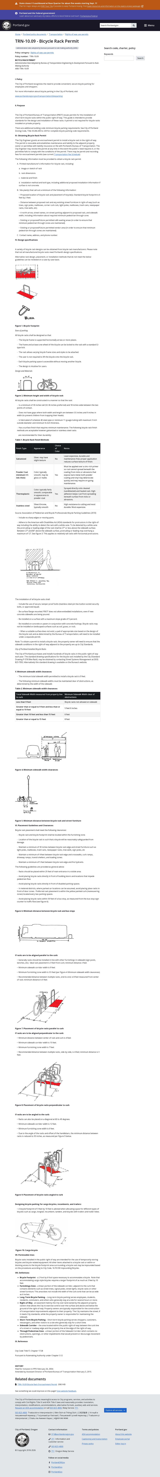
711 (76, 1408)
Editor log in (120, 1443)
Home (17, 34)
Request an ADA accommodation (29, 1408)
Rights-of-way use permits (76, 34)
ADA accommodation (91, 1434)
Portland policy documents (34, 34)
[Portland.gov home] (16, 25)
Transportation (56, 34)
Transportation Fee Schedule (67, 154)
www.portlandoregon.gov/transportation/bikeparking (39, 96)
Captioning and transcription (94, 1439)
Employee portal (122, 1439)
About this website (123, 1434)
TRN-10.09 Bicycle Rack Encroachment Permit (37, 1384)
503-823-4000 (56, 1408)
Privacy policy (88, 1443)
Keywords (108, 54)
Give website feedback (66, 1391)
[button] (149, 25)
